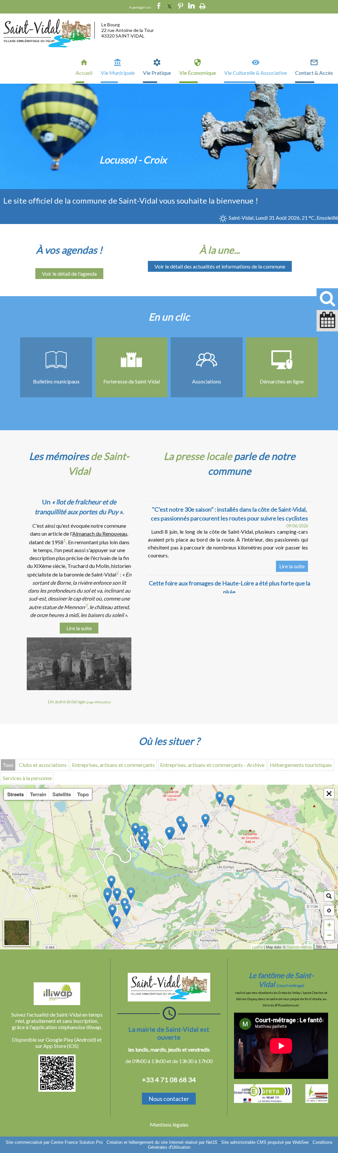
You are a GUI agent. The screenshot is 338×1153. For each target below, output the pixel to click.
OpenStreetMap (299, 946)
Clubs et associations (43, 765)
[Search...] (329, 896)
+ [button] (329, 925)
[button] (329, 794)
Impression (202, 6)
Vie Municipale (118, 73)
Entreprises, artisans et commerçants (113, 765)
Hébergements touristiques (301, 765)
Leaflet (257, 946)
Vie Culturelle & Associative (255, 73)
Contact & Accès (314, 73)
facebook (159, 7)
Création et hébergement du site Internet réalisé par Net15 (162, 1142)
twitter (170, 7)
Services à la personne (27, 778)
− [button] (329, 935)
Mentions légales (169, 1124)
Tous (8, 765)
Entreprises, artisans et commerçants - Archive (212, 765)
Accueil (84, 73)
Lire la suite (79, 628)
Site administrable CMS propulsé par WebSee (265, 1142)
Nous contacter (169, 1098)
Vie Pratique (157, 73)
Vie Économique (197, 73)
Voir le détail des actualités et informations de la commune (219, 266)
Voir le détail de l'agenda (69, 273)
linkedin (191, 7)
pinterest (181, 7)
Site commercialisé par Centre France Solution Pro (54, 1142)
